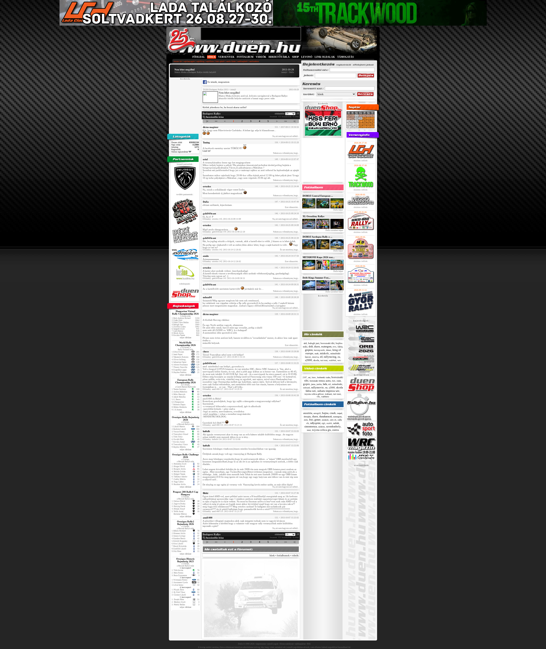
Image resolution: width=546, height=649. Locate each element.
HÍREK (211, 56)
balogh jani (313, 343)
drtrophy (307, 416)
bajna (325, 413)
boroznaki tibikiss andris (320, 381)
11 (352, 115)
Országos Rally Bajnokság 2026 (185, 418)
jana (313, 384)
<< (216, 121)
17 (348, 118)
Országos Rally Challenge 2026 (185, 455)
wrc (339, 360)
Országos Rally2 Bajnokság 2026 (185, 522)
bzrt (333, 381)
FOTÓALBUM (245, 56)
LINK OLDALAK (325, 56)
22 (368, 118)
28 (364, 121)
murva (315, 357)
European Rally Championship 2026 (185, 381)
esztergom (326, 346)
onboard (306, 388)
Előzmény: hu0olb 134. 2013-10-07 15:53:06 (221, 439)
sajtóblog (200, 61)
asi (305, 343)
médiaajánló (242, 61)
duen (317, 346)
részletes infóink (360, 160)
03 (360, 124)
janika (319, 384)
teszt (309, 430)
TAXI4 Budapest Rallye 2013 (215, 89)
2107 (305, 377)
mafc (317, 353)
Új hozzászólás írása (213, 117)
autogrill (317, 413)
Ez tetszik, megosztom (218, 82)
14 (364, 115)
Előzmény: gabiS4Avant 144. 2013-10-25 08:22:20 (224, 232)
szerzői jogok (272, 644)
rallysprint (315, 423)
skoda (316, 360)
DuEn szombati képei (334, 230)
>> (285, 121)
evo (334, 346)
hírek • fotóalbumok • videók (284, 555)
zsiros (335, 429)
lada (325, 384)
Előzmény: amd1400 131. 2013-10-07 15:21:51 (222, 425)
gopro (306, 384)
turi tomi (324, 360)
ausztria (307, 413)
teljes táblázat (185, 337)
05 (368, 124)
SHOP (295, 56)
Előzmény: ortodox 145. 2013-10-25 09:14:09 (222, 219)
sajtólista (210, 61)
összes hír (178, 61)
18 (352, 118)
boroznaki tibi (327, 343)
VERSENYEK (226, 56)
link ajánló (220, 61)
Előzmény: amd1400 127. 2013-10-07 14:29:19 (222, 389)
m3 (329, 384)
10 (348, 115)
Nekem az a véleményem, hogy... (286, 153)
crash (339, 381)
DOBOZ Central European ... (318, 196)
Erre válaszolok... (292, 207)
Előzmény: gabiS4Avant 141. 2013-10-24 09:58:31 (224, 278)
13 (360, 115)
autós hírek (231, 61)
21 (364, 118)
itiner (328, 350)
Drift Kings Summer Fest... (316, 277)
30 (372, 121)
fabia (340, 346)
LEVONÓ (307, 56)
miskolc (324, 353)
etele (306, 420)
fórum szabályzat (287, 644)
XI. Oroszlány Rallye (313, 216)
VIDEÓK (261, 56)
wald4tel (332, 360)
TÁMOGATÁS (345, 56)
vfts (318, 397)
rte (339, 357)
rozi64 (329, 423)
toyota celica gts (321, 429)
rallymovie (317, 387)
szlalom (321, 426)
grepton (309, 349)
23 (372, 118)
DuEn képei (338, 210)
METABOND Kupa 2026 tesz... (319, 257)
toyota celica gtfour (314, 394)
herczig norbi (319, 350)
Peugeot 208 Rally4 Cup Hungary (185, 493)
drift (311, 346)
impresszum (261, 644)
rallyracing (330, 356)
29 (368, 121)
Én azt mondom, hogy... (289, 250)
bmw (314, 377)
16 (372, 115)
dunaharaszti (325, 416)
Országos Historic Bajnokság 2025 (185, 560)
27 (360, 121)
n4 (321, 356)
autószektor (254, 61)
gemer (317, 419)
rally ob (333, 420)
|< (207, 121)
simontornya (310, 426)
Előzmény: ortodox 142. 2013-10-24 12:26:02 (222, 250)
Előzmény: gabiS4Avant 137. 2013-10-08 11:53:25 (224, 357)
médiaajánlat (300, 644)
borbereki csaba (323, 377)
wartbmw (325, 396)
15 (368, 115)
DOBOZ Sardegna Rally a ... (317, 236)
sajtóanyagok (189, 61)
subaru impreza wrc (328, 390)
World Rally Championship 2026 (185, 343)
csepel (339, 413)
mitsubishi (337, 384)
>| (294, 121)
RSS (309, 644)
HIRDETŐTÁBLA (279, 56)
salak (336, 423)
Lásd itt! (207, 151)
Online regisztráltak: (180, 152)
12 (368, 126)
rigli (323, 423)
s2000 (308, 360)
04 (364, 124)
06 (372, 124)
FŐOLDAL (198, 56)
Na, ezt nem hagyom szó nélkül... (285, 136)
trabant (328, 394)
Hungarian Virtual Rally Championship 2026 (185, 312)
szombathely (333, 426)
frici (311, 419)
